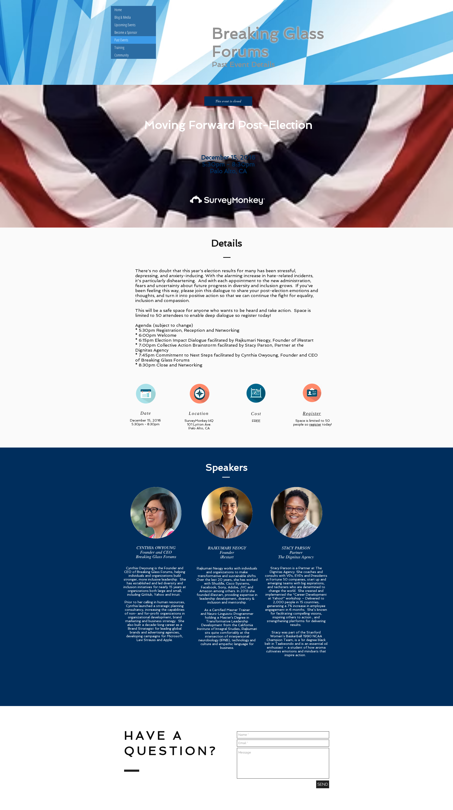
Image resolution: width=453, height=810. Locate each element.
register (315, 424)
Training (119, 47)
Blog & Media (122, 17)
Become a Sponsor (125, 32)
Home (118, 9)
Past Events (121, 40)
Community (121, 55)
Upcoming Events (124, 24)
